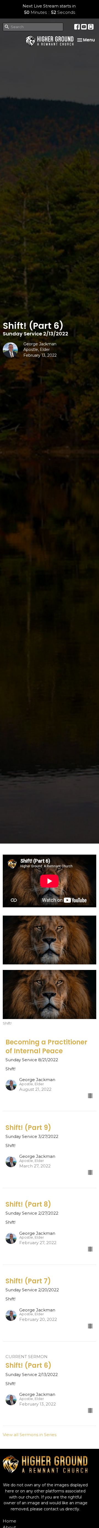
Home (9, 1521)
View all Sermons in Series (29, 1434)
